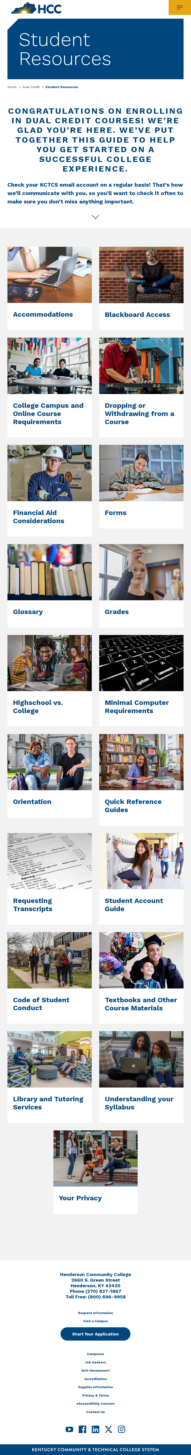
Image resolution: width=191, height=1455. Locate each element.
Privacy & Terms (95, 1395)
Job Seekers (95, 1362)
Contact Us (95, 1412)
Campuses (95, 1354)
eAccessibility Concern (95, 1403)
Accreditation (95, 1379)
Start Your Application (95, 1333)
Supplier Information (95, 1387)
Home (12, 87)
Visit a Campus (95, 1321)
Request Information (95, 1313)
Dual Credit (31, 87)
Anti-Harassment (95, 1370)
